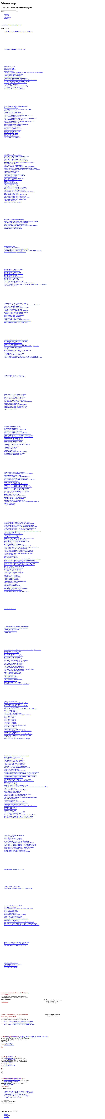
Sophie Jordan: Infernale (10, 409)
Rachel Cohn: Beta (9, 181)
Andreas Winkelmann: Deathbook (13, 917)
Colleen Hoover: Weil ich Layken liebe (14, 353)
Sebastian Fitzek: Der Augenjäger (12, 272)
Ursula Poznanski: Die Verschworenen (14, 670)
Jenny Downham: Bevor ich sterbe (13, 228)
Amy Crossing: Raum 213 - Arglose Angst (15, 196)
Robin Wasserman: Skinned (11, 911)
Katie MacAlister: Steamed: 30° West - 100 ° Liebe (17, 522)
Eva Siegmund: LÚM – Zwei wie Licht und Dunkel (17, 779)
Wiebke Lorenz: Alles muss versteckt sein (14, 495)
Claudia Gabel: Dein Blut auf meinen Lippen (15, 303)
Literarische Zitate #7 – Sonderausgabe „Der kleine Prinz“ (19, 1091)
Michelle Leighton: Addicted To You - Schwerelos (17, 485)
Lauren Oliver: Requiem (10, 631)
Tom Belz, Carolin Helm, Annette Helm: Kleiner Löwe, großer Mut (21, 346)
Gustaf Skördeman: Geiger (11, 784)
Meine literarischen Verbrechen (12, 1080)
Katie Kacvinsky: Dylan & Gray (12, 426)
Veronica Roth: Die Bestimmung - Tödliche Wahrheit (18, 731)
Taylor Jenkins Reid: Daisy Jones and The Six (16, 706)
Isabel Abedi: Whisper (9, 69)
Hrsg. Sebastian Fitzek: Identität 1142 (13, 281)
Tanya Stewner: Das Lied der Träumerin (14, 801)
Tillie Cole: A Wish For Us (11, 183)
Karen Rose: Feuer (9, 717)
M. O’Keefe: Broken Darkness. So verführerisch (16, 626)
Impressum (7, 1115)
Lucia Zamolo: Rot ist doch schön (12, 964)
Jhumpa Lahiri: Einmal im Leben (12, 475)
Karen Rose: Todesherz (10, 720)
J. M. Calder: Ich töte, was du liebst (13, 155)
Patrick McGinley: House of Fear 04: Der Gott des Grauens (19, 560)
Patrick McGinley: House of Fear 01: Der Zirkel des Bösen (19, 565)
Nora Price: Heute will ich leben (12, 682)
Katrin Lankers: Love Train (11, 481)
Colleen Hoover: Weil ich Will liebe (13, 354)
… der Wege (7, 1061)
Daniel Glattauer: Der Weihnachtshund (14, 315)
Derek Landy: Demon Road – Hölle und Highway (17, 476)
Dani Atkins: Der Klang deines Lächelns (14, 88)
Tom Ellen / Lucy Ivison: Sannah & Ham (14, 376)
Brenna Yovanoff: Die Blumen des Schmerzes (16, 944)
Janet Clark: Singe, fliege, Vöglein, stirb (14, 175)
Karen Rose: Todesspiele (10, 723)
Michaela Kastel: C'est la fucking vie (13, 440)
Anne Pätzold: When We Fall (11, 653)
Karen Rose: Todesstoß (10, 722)
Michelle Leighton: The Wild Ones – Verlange (16, 490)
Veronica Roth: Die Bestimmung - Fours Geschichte (17, 735)
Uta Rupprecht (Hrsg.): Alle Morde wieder (15, 49)
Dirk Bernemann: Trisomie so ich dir (13, 113)
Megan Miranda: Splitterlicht (11, 579)
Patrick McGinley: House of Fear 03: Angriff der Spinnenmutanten (21, 562)
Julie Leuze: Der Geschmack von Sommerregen (16, 491)
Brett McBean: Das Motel (10, 556)
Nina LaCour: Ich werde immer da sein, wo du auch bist (18, 473)
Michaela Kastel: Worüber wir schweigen (14, 443)
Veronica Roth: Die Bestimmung (12, 732)
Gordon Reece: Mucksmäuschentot (13, 704)
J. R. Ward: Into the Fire (10, 907)
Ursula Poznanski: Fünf (10, 675)
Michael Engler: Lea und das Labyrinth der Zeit (16, 249)
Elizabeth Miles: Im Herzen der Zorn (13, 573)
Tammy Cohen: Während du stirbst (13, 180)
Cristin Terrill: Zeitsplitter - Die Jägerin (14, 835)
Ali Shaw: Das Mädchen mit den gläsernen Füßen (17, 767)
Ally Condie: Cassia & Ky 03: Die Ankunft (15, 187)
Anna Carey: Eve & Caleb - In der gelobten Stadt (16, 156)
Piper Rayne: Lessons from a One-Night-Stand (16, 703)
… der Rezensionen (9, 1045)
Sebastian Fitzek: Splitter (10, 275)
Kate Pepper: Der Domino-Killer (12, 657)
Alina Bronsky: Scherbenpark (11, 136)
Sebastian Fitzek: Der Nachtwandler (13, 269)
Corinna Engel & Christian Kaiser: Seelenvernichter (17, 434)
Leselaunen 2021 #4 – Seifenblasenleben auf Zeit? (22, 1038)
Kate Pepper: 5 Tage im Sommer (12, 654)
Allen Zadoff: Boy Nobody (11, 963)
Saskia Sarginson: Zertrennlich (12, 757)
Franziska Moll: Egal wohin (11, 582)
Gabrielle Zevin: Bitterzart (10, 966)
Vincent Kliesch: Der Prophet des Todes (14, 453)
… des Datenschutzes (9, 1065)
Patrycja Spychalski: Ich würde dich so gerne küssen (17, 794)
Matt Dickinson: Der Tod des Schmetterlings (15, 224)
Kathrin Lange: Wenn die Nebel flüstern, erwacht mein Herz (19, 479)
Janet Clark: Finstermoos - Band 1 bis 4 (14, 178)
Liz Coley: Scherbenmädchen (11, 186)
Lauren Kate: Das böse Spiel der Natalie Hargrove (17, 444)
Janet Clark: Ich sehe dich (10, 177)
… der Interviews (8, 1056)
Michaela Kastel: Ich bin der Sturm (13, 441)
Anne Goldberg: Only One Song (12, 316)
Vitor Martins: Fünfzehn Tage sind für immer (15, 548)
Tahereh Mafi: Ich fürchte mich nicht (13, 534)
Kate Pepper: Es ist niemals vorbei (13, 659)
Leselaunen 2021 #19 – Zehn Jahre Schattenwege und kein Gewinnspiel (29, 1036)
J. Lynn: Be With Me (9, 504)
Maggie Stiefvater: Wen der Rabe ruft (13, 804)
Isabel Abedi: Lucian (9, 66)
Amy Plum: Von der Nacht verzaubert (14, 666)
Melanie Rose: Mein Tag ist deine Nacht (14, 729)
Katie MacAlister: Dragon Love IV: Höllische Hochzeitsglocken (20, 526)
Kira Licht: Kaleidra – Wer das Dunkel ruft (15, 492)
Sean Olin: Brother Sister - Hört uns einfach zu (16, 628)
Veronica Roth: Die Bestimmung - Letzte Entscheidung (18, 734)
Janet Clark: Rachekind (10, 172)
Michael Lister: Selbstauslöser (11, 494)
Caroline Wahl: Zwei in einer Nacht (13, 905)
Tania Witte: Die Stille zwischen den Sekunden (16, 919)
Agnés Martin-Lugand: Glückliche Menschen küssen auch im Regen (21, 547)
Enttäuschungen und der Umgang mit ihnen (15, 1094)
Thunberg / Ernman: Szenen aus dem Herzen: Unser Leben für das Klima (23, 250)
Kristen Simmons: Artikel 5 (11, 782)
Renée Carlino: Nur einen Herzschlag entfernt (16, 160)
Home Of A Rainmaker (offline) (12, 1078)
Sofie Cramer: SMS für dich (11, 193)
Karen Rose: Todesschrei (10, 728)
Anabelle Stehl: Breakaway (11, 798)
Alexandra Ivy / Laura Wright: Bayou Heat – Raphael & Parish (20, 923)
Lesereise (6, 1036)
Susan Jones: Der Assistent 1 (11, 403)
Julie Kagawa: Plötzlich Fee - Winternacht (15, 429)
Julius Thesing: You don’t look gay (13, 838)
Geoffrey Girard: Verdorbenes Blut (13, 309)
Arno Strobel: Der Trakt (10, 810)
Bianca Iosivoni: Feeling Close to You (14, 375)
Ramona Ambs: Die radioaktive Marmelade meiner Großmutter (20, 80)
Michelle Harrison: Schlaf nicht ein (13, 343)
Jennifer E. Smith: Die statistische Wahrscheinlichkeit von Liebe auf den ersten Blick (26, 786)
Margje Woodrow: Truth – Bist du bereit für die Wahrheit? (19, 922)
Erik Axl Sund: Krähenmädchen (12, 813)
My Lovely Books (8, 1084)
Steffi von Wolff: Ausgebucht (11, 920)
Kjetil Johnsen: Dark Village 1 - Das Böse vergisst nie (18, 401)
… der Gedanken (8, 1043)
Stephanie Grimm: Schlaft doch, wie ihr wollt (15, 322)
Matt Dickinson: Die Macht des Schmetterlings (16, 222)
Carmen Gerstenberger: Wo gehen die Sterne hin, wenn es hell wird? (21, 304)
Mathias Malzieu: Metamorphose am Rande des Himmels (19, 538)
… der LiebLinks (8, 1058)
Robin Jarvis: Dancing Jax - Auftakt (13, 398)
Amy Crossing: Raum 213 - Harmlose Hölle (15, 194)
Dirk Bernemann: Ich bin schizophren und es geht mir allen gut (20, 118)
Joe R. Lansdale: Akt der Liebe (12, 482)
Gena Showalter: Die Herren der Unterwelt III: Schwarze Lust (20, 773)
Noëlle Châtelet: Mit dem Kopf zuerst (13, 165)
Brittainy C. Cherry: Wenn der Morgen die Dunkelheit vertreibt (20, 168)
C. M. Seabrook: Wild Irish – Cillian (13, 761)
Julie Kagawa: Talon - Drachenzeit (13, 431)
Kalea (5, 1021)
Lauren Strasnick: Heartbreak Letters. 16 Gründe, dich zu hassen (20, 806)
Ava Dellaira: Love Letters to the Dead (14, 219)
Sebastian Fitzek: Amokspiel (11, 280)
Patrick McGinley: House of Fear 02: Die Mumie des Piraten (19, 563)
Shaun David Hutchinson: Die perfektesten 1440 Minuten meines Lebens (23, 357)
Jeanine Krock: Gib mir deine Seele (13, 454)
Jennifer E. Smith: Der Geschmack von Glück (16, 785)
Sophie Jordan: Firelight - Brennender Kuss (15, 407)
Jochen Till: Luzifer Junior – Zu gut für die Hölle (16, 841)
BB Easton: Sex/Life (9, 246)
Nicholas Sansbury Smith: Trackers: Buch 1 (15, 789)
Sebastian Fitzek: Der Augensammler (13, 274)
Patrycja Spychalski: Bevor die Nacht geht (15, 795)
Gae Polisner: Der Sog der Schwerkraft (14, 667)
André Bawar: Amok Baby (11, 108)
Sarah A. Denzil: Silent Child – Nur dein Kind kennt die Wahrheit (21, 221)
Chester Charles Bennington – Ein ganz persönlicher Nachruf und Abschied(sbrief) (14, 1015)
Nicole (5, 1024)
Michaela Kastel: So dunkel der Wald (13, 438)
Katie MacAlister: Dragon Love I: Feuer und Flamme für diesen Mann (22, 531)
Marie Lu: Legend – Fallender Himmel (14, 498)
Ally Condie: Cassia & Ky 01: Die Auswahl (15, 188)
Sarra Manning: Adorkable (11, 542)
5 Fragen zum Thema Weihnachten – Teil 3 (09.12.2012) (18, 1093)
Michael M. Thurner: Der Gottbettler (13, 839)
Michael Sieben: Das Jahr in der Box (13, 778)
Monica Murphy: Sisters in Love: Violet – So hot (16, 591)
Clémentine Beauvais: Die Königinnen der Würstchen (18, 109)
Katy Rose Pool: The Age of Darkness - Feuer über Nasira (19, 669)
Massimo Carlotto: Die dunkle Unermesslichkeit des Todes (19, 162)
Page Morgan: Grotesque (10, 584)
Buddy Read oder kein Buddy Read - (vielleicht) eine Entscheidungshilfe (14, 993)
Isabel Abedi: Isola (9, 71)
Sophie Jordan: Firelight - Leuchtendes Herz (15, 404)
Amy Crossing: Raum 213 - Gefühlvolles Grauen (16, 197)
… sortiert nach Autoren (11, 25)
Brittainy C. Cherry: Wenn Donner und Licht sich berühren (19, 166)
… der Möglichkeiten (9, 1059)
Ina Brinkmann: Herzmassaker (12, 131)
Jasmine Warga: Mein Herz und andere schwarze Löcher (18, 908)
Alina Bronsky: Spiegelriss (11, 133)
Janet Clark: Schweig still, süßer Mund (14, 174)
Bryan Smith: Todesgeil (10, 788)
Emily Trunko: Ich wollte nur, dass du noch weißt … (17, 848)
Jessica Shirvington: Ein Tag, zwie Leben (14, 770)
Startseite (6, 14)
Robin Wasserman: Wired (10, 913)
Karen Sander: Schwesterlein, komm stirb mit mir (16, 756)
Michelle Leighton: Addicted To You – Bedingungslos (18, 487)
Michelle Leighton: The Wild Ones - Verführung (16, 488)
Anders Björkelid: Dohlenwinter (12, 125)
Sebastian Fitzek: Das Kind (11, 278)
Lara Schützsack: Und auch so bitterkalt (14, 760)
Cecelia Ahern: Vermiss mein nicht (13, 75)
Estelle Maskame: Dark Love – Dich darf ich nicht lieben (18, 550)
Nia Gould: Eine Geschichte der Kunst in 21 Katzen (17, 321)
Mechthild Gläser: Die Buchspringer (13, 313)
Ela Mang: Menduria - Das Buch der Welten (15, 540)
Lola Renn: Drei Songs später (11, 707)
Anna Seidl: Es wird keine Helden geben (14, 763)
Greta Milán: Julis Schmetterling (12, 570)
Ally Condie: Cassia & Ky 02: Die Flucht (14, 190)
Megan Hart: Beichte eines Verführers (13, 344)
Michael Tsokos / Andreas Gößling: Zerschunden (16, 319)
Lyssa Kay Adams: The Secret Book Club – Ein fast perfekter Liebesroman (23, 72)
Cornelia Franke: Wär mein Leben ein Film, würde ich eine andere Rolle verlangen (25, 284)
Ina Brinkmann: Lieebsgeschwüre (12, 130)
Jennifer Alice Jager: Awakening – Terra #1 (15, 394)
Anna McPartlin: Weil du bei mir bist (13, 568)
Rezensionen (7, 17)
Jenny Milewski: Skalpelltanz (11, 575)
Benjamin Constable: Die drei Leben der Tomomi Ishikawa (19, 191)
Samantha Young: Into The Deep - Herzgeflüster (16, 942)
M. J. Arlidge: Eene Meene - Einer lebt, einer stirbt (17, 81)
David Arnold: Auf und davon (12, 84)
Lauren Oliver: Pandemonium (11, 629)
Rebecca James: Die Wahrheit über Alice (14, 397)
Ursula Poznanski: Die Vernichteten (13, 679)
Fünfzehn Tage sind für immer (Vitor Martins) (21, 1021)
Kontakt (6, 1114)
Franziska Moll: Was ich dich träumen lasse (15, 581)
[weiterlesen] (4, 1002)
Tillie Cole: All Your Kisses (11, 184)
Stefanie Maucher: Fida (10, 554)
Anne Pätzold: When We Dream (12, 651)
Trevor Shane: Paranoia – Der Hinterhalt (14, 764)
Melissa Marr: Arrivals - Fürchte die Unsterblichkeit (17, 545)
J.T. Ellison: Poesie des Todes (11, 247)
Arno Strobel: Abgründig (10, 807)
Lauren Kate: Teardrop (10, 448)
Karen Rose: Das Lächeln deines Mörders (15, 725)
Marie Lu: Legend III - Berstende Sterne (14, 500)
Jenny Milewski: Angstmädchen (12, 576)
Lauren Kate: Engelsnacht (10, 447)
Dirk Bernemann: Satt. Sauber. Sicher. (14, 119)
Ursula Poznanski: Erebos (10, 678)
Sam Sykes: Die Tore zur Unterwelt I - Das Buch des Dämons (20, 814)
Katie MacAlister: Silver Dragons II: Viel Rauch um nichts (19, 523)
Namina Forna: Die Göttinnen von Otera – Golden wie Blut (19, 282)
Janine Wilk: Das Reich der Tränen (13, 916)
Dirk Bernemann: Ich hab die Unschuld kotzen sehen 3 (18, 115)
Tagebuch (6, 15)
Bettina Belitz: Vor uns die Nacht (12, 112)
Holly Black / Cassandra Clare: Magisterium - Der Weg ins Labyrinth (22, 169)
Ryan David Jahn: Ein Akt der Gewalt (14, 395)
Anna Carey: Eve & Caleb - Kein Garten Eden (16, 159)
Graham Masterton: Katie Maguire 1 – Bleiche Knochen (18, 551)
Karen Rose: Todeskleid (10, 719)
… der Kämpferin (8, 1062)
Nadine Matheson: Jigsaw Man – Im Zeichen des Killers (18, 553)
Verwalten (6, 1117)
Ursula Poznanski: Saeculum (11, 676)
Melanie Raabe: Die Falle (10, 701)
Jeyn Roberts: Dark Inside (10, 711)
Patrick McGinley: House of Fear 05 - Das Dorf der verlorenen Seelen (22, 559)
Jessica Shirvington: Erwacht (11, 769)
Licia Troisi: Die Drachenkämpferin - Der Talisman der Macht (20, 845)
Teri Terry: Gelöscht (9, 837)
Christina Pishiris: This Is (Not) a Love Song (15, 661)
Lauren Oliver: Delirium (10, 632)
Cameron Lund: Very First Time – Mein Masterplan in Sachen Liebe (21, 501)
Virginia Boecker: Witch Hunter (12, 127)
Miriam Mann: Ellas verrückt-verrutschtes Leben (16, 541)
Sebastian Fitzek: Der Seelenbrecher (13, 277)
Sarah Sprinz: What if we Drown (12, 791)
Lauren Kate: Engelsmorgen (11, 445)
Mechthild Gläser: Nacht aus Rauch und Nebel (16, 310)
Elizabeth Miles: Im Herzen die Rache (14, 572)
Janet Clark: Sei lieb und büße (11, 171)
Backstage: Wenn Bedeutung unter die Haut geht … (17, 1095)
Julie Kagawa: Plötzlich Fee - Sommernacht (15, 432)
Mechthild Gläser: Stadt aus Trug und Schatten (16, 312)
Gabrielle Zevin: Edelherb (10, 967)
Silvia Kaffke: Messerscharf (11, 428)
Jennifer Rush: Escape (9, 737)
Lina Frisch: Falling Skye (10, 285)
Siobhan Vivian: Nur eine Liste (12, 886)
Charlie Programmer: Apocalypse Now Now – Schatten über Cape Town (21, 356)
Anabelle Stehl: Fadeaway (11, 800)
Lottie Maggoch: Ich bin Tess (11, 537)
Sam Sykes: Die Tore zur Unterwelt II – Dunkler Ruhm (18, 816)
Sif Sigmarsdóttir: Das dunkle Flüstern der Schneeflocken (19, 781)
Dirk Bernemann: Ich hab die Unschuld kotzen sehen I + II (19, 121)
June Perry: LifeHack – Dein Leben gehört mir (16, 660)
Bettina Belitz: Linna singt (10, 111)
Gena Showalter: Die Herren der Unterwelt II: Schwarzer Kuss (20, 775)
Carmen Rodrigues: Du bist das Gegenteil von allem (17, 714)
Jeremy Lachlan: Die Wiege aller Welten (14, 472)
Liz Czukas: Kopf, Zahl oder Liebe (13, 202)
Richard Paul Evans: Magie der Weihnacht (15, 252)
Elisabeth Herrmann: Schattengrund (13, 347)
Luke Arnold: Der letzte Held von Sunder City (16, 86)
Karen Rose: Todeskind (10, 716)
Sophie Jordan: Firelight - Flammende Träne (15, 406)
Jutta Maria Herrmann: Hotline (12, 349)
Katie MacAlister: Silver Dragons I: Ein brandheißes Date (19, 525)
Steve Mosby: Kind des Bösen (12, 585)
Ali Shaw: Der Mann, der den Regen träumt (15, 766)
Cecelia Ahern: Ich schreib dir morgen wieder (15, 78)
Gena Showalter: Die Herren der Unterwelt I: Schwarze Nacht (20, 776)
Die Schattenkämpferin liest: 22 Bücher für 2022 (21, 1024)
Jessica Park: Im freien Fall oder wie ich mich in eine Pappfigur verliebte (22, 650)
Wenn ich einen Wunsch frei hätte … (22, 1023)
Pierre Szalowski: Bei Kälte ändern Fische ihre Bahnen (18, 817)
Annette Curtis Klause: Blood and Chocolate (15, 451)
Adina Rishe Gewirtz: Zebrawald (12, 306)
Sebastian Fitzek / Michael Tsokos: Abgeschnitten (17, 851)
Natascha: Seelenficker (10, 609)
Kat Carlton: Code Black (10, 163)
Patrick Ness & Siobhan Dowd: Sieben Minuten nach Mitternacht (21, 225)
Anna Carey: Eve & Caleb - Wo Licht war (15, 158)
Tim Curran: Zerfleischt (10, 200)
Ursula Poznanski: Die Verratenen (12, 673)
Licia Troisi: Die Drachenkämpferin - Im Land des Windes (19, 842)
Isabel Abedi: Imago (9, 68)
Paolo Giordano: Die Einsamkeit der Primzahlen (16, 307)
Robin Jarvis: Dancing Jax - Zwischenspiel (15, 400)
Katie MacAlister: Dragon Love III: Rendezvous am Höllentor (20, 528)
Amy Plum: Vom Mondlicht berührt (13, 664)
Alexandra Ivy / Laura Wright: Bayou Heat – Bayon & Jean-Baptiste (21, 925)
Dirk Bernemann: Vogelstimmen (12, 116)
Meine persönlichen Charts (11, 1081)
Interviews (6, 18)
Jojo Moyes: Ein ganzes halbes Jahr (13, 587)
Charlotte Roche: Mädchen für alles (13, 713)
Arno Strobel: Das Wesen (10, 809)
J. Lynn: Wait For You (9, 503)
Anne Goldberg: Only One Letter (12, 318)
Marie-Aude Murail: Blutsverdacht (13, 590)
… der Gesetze (8, 1064)
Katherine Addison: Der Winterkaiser (13, 74)
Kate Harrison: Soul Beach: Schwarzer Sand (15, 341)
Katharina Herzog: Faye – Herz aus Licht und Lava (17, 350)
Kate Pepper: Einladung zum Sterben (13, 656)
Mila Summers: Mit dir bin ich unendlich (14, 812)
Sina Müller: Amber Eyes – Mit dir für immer (15, 588)
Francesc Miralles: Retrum (11, 578)
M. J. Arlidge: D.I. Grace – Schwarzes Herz (15, 83)
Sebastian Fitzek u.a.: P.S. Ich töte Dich (14, 869)
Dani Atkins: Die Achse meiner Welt (13, 87)
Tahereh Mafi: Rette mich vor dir (12, 532)
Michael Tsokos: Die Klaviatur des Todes (14, 850)
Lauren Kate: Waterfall (10, 450)
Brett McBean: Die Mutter (11, 557)
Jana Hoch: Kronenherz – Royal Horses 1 (15, 351)
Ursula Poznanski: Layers (10, 681)
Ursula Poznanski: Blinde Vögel (12, 672)
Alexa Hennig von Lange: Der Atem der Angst (16, 478)
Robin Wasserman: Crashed (11, 910)
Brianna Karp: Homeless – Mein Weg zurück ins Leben (18, 437)
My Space (6, 1085)
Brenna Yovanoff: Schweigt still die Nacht (15, 945)
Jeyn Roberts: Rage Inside (10, 710)
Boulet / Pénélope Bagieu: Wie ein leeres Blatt (16, 106)
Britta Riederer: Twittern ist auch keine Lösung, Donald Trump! (20, 709)
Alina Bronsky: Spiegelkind (11, 134)
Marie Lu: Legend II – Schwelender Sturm (15, 497)
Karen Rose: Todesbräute (10, 726)
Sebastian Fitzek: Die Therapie (12, 271)
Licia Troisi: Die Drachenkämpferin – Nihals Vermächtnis (19, 847)
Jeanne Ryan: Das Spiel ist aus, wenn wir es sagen (17, 738)
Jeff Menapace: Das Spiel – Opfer (12, 569)
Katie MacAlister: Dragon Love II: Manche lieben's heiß (18, 529)
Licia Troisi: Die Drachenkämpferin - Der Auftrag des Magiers (20, 844)
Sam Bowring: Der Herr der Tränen (13, 128)
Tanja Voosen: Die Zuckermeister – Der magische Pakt (18, 888)
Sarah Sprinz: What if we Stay (12, 792)
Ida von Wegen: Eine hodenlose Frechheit (15, 914)
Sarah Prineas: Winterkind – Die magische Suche (16, 684)
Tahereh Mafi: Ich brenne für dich (12, 535)
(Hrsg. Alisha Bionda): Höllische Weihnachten (16, 124)
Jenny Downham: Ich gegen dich (12, 227)
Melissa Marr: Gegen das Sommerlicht (14, 544)
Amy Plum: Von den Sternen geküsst (13, 663)
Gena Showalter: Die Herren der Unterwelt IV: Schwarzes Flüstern (21, 772)
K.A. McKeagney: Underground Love (14, 566)
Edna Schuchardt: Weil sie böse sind (13, 758)
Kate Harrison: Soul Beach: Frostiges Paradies (16, 340)
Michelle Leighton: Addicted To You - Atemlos (16, 484)
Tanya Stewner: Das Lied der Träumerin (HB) (16, 803)
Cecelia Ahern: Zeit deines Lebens (13, 77)
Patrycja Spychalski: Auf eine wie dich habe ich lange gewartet (20, 797)
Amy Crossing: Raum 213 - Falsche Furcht (15, 199)
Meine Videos (7, 1083)
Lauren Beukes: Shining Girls (11, 122)
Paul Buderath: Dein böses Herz (12, 137)
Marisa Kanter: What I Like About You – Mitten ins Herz (18, 435)
